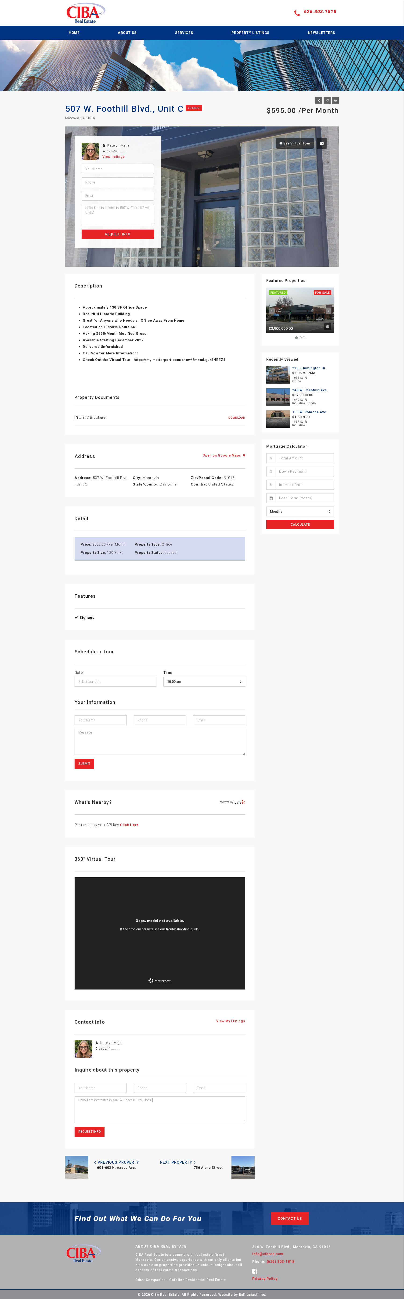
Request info (117, 234)
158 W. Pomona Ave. (309, 412)
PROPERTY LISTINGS (250, 33)
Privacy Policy (264, 1279)
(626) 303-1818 (281, 1261)
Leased (194, 108)
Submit (84, 764)
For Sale (322, 292)
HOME (74, 33)
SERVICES (184, 33)
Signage (87, 617)
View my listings (230, 1021)
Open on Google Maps (222, 455)
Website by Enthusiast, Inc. (242, 1294)
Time (167, 672)
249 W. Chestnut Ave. (310, 390)
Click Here (129, 825)
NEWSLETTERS (321, 33)
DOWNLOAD (236, 417)
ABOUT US (127, 33)
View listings (113, 156)
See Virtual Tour (296, 143)
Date (79, 672)
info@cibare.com (267, 1254)
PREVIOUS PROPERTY (118, 1162)
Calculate (300, 524)
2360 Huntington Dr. (309, 368)
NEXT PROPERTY (176, 1162)
